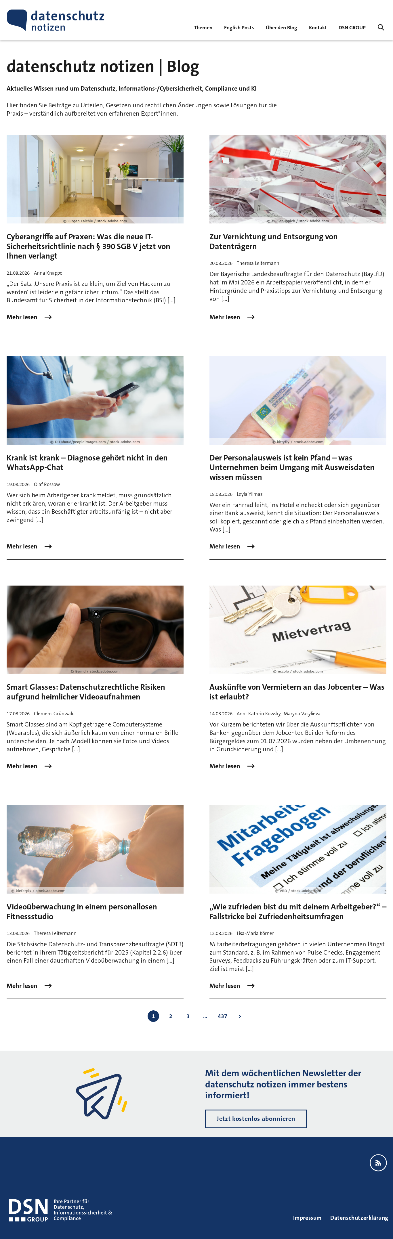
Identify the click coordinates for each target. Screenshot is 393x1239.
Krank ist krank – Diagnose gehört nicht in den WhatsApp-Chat (87, 463)
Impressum (307, 1217)
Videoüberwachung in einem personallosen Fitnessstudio (82, 912)
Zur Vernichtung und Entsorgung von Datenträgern (273, 242)
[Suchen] (381, 27)
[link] (239, 27)
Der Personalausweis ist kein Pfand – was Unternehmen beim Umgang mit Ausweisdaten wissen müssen (292, 467)
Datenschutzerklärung (359, 1217)
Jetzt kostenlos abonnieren (256, 1118)
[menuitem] (352, 27)
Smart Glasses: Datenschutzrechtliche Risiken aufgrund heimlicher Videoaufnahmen (86, 692)
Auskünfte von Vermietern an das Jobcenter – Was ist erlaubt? (297, 692)
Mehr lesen (23, 317)
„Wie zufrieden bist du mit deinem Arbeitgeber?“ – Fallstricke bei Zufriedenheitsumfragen (297, 912)
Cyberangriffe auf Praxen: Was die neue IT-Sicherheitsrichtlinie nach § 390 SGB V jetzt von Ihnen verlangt (88, 246)
